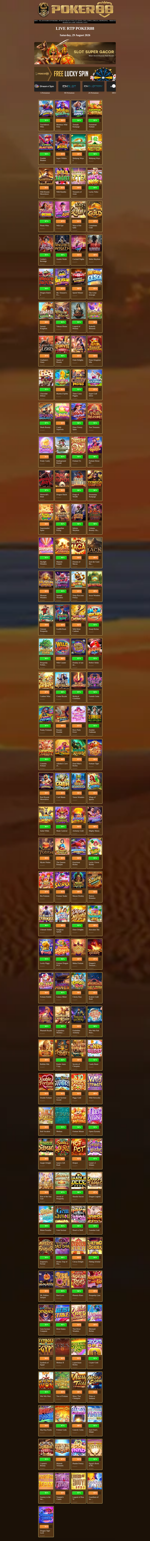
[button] (114, 86)
